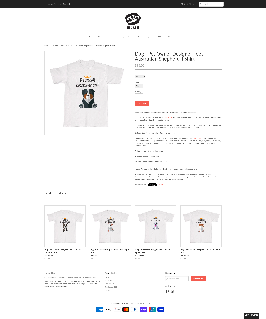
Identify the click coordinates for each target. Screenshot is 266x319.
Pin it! (160, 185)
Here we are (109, 284)
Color (137, 82)
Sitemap (108, 290)
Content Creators (106, 37)
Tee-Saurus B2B (111, 287)
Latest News (50, 273)
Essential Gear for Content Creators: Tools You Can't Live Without (70, 277)
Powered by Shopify (143, 303)
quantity (138, 92)
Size (136, 73)
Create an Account (62, 4)
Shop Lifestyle (144, 37)
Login (48, 4)
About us (108, 281)
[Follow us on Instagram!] (173, 292)
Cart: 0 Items (189, 4)
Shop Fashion (126, 37)
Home (91, 37)
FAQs (159, 37)
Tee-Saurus (168, 117)
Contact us (173, 37)
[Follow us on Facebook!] (168, 292)
